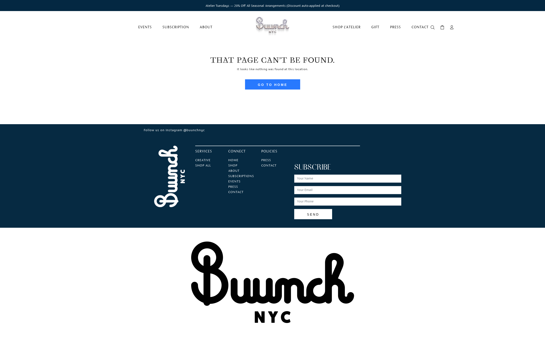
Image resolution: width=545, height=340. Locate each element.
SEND (313, 214)
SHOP (232, 165)
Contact (269, 165)
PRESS (233, 187)
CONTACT (236, 192)
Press (266, 160)
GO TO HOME (272, 85)
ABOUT (234, 171)
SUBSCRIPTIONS (241, 176)
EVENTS (234, 181)
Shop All (203, 165)
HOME (233, 160)
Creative (203, 160)
